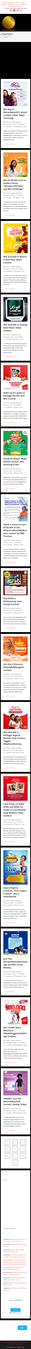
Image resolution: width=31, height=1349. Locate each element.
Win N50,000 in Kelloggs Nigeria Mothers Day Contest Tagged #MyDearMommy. (14, 738)
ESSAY (9, 6)
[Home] (1, 37)
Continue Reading (11, 144)
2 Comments (9, 126)
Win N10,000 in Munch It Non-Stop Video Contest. (15, 259)
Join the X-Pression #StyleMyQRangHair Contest (13, 667)
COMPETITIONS (11, 4)
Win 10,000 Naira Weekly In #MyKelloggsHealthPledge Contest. (15, 1032)
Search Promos (22, 1327)
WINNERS (23, 2)
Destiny (5, 1267)
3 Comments (9, 271)
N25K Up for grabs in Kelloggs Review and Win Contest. (14, 395)
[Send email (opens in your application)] (20, 10)
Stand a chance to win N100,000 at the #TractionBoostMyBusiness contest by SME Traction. (15, 530)
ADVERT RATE (10, 1344)
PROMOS (4, 2)
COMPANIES (24, 1342)
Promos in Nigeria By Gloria (13, 122)
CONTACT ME (16, 1342)
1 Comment (8, 197)
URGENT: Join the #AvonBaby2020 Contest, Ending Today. (15, 1101)
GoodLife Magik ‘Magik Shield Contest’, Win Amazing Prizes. (15, 461)
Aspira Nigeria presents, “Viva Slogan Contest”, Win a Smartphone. (14, 892)
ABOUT (9, 1342)
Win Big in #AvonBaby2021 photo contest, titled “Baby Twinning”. (15, 113)
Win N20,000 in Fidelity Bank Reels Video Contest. (15, 327)
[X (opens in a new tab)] (10, 10)
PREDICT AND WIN (16, 6)
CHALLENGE (3, 4)
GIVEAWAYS (11, 2)
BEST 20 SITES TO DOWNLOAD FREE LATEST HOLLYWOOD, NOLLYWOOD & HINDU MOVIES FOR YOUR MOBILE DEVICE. (14, 1262)
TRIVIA (17, 4)
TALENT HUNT (24, 4)
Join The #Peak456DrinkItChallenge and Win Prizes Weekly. (15, 963)
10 (23, 1156)
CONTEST (17, 2)
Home (4, 1342)
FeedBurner (19, 1313)
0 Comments (9, 407)
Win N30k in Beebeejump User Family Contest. (12, 601)
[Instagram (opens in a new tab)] (17, 10)
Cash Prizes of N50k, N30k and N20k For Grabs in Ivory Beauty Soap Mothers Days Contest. (14, 809)
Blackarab (5, 1260)
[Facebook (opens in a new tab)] (14, 10)
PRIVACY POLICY (20, 1344)
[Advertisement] (15, 58)
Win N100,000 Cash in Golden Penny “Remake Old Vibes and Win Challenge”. (14, 184)
